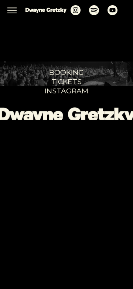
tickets (66, 81)
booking (66, 72)
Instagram (66, 90)
